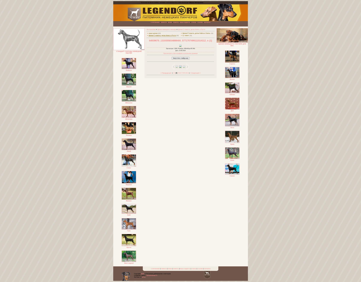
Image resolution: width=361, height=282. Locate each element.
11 (188, 73)
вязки (170, 22)
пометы (176, 22)
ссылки (200, 22)
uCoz (144, 277)
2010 (142, 274)
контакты (207, 22)
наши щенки (153, 33)
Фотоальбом (151, 29)
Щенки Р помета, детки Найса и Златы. (196, 33)
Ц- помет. (185, 35)
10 (186, 73)
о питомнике (155, 22)
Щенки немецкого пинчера (166, 29)
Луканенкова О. (152, 275)
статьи (193, 22)
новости (164, 22)
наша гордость (185, 22)
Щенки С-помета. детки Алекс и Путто (191, 29)
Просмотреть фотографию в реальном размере (180, 53)
